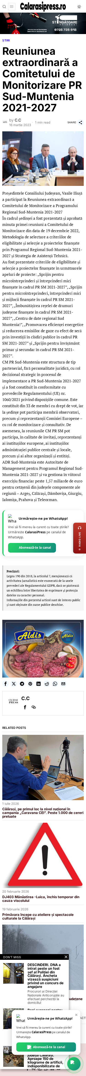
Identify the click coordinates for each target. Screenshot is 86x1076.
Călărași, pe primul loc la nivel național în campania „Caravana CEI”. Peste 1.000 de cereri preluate (42, 812)
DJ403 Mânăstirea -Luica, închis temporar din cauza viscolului (40, 899)
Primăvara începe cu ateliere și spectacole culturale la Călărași (38, 916)
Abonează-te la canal (35, 547)
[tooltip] (5, 684)
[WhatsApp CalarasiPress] (73, 1063)
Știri (6, 40)
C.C (18, 120)
